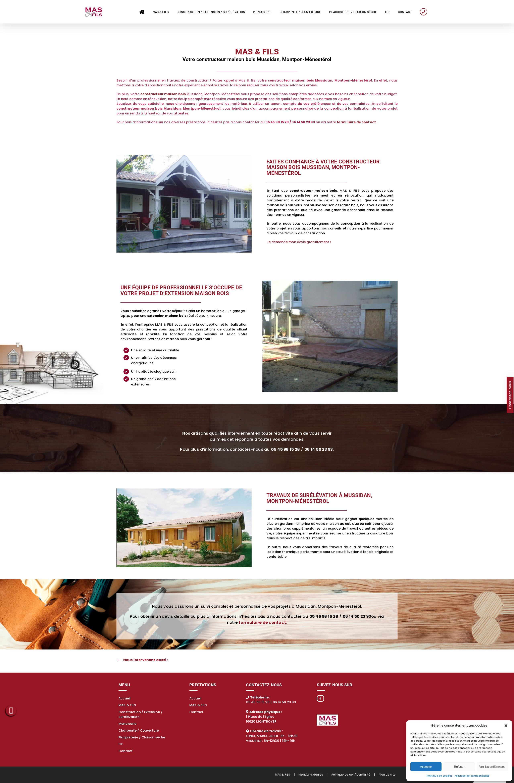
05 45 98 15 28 (257, 702)
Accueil (124, 698)
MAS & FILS (127, 705)
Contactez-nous (510, 395)
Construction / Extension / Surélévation (140, 714)
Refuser (459, 766)
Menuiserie (127, 723)
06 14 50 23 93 (284, 702)
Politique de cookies (440, 775)
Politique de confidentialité (472, 775)
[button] (506, 726)
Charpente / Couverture (138, 730)
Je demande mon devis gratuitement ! (298, 242)
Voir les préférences (492, 766)
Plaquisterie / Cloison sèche (141, 737)
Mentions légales (311, 775)
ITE (120, 744)
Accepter (426, 766)
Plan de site (387, 775)
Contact (125, 751)
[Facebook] (320, 698)
